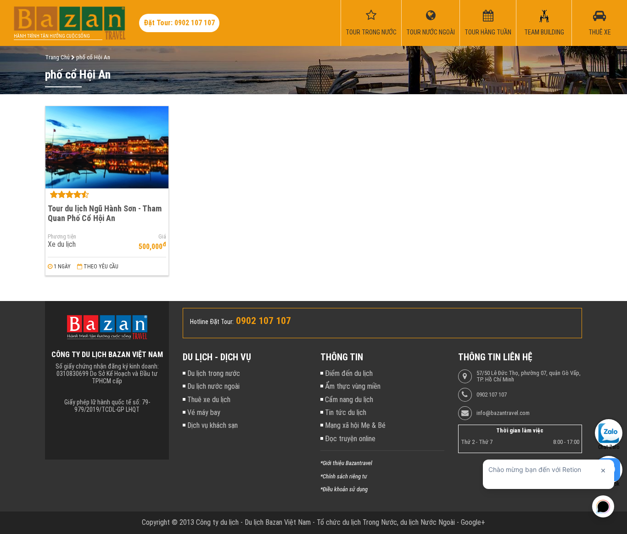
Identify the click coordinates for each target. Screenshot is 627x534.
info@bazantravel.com (503, 413)
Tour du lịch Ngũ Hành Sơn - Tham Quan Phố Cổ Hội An (105, 213)
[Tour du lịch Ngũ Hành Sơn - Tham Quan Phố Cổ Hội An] (106, 147)
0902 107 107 (491, 395)
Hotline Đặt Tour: (212, 321)
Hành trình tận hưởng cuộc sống (52, 36)
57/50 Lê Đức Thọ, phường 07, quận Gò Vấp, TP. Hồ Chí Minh (528, 376)
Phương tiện (62, 236)
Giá (162, 236)
